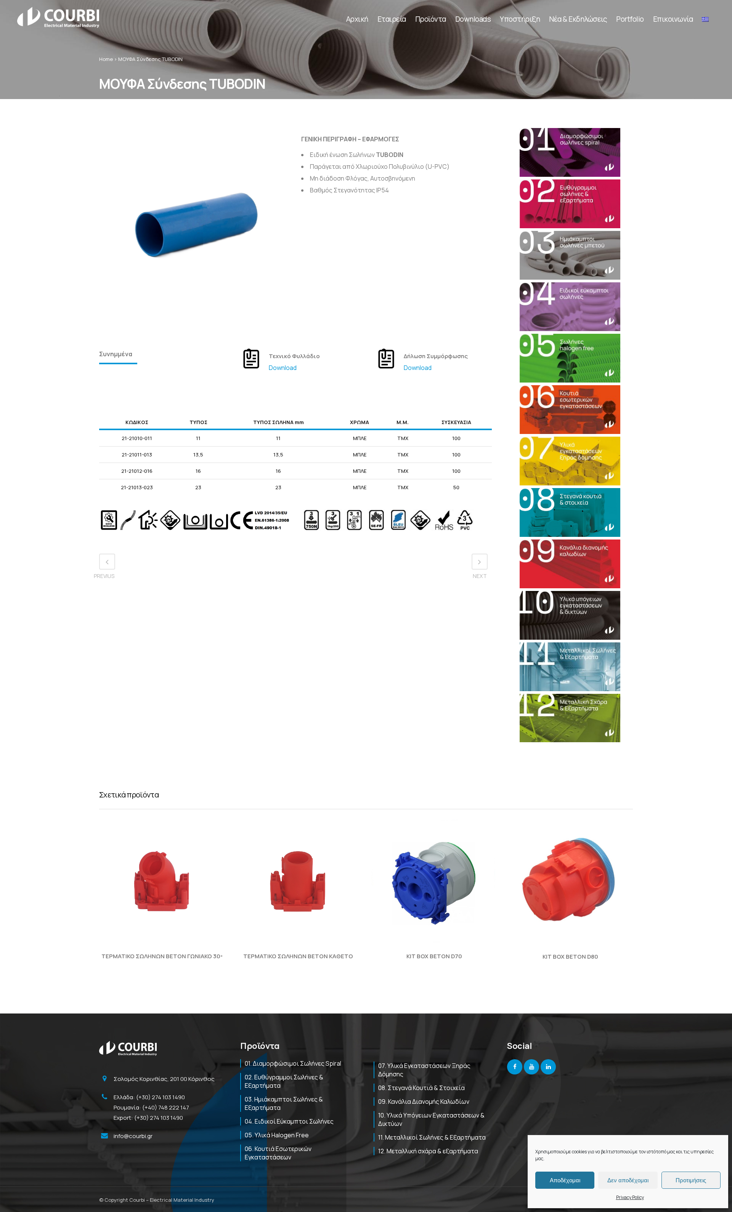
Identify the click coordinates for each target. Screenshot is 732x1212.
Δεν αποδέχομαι (628, 1180)
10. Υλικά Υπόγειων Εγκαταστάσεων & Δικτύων (431, 1119)
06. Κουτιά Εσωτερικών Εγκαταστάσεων (278, 1153)
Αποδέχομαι (565, 1180)
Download (283, 367)
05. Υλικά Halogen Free (277, 1135)
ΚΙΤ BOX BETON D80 (570, 957)
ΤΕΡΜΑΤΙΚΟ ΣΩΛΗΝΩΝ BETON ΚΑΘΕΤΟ (298, 956)
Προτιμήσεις (691, 1180)
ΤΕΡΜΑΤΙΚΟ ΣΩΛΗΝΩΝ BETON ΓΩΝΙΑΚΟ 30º (162, 956)
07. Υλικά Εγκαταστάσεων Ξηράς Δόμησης (424, 1070)
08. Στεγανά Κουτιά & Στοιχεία (421, 1088)
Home (106, 59)
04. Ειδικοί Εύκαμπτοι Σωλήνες (289, 1121)
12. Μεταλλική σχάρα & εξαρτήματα (428, 1151)
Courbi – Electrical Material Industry (171, 1199)
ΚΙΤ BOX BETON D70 (434, 956)
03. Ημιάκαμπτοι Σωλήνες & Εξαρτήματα (284, 1103)
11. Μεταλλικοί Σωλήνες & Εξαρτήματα (432, 1137)
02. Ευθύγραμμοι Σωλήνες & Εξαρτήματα (284, 1081)
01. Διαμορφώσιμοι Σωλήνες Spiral (293, 1063)
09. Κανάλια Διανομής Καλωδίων (423, 1101)
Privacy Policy (630, 1197)
